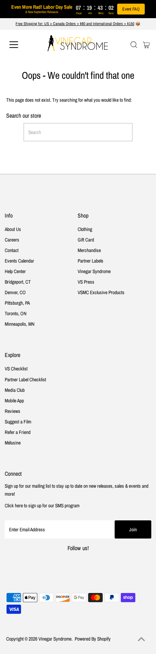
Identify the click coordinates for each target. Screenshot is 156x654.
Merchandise (89, 250)
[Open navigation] (22, 45)
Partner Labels (90, 260)
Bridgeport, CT (18, 282)
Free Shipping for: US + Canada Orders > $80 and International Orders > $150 (75, 23)
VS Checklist (16, 368)
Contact (12, 250)
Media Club (15, 390)
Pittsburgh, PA (17, 303)
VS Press (86, 282)
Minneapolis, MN (19, 324)
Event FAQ (131, 9)
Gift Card (86, 239)
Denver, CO (15, 292)
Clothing (85, 229)
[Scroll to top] (141, 639)
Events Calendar (19, 260)
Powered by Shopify (93, 638)
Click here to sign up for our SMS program (42, 505)
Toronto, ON (15, 313)
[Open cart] (146, 44)
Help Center (15, 271)
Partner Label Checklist (25, 379)
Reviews (12, 411)
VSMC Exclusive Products (101, 292)
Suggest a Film (18, 421)
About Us (13, 229)
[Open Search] (133, 44)
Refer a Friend (17, 432)
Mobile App (14, 400)
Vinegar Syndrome (94, 271)
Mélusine (13, 442)
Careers (12, 239)
